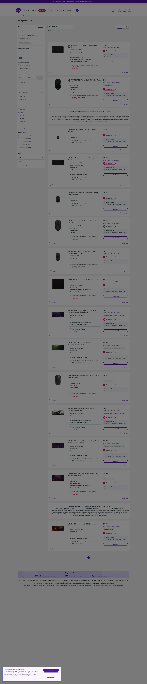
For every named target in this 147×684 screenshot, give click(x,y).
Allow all (51, 670)
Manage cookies (51, 677)
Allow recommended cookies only (51, 673)
